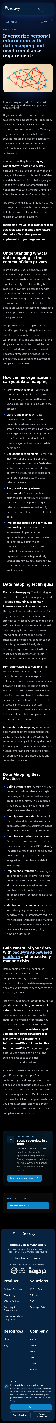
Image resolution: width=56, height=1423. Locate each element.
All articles (11, 21)
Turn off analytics (20, 1415)
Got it (31, 1407)
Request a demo (18, 1205)
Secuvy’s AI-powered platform (27, 954)
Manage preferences (42, 1415)
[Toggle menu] (47, 9)
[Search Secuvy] (39, 9)
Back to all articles (19, 1198)
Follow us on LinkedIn (30, 1258)
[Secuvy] (16, 8)
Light (47, 22)
